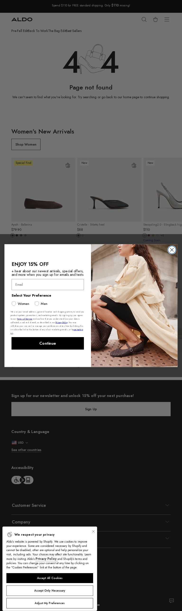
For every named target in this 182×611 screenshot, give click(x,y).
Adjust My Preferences (50, 603)
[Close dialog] (172, 250)
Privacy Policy (47, 558)
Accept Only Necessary (49, 591)
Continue (47, 343)
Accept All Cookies (50, 578)
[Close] (93, 531)
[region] (49, 568)
